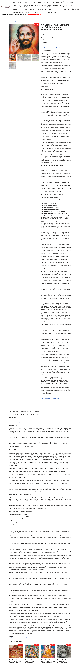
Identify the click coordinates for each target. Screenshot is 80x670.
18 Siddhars (36, 1)
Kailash (37, 8)
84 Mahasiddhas (49, 1)
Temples (25, 6)
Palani (14, 10)
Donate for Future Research (50, 12)
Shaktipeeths (15, 5)
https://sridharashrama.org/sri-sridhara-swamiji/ (50, 398)
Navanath (72, 2)
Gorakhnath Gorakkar (50, 2)
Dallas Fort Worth (59, 6)
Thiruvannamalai (69, 10)
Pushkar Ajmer (40, 10)
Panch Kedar (30, 3)
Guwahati (69, 6)
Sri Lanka (58, 10)
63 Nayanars (42, 1)
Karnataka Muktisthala (60, 8)
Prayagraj (29, 10)
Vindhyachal (21, 12)
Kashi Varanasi (25, 9)
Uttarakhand (15, 12)
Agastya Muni (65, 1)
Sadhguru (20, 1)
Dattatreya (31, 2)
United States (76, 10)
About (32, 12)
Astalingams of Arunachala (18, 2)
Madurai (58, 9)
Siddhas (21, 5)
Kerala (19, 9)
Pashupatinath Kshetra (21, 10)
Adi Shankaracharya (58, 1)
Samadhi (50, 401)
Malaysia (68, 9)
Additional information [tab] (20, 406)
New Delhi (77, 9)
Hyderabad (24, 8)
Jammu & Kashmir (31, 8)
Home (10, 21)
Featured (15, 1)
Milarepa (67, 2)
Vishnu (39, 6)
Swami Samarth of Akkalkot (57, 5)
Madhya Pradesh (52, 9)
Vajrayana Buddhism (33, 6)
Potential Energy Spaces (39, 12)
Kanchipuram (47, 8)
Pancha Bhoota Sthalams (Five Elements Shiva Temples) (45, 3)
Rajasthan (46, 10)
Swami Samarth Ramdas (68, 5)
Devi (44, 2)
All (32, 1)
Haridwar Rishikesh (17, 8)
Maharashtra (63, 9)
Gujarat (64, 6)
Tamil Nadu (63, 10)
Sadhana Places (70, 3)
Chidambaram (51, 6)
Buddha (26, 2)
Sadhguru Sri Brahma (27, 1)
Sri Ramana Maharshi (46, 5)
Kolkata (46, 9)
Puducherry (34, 10)
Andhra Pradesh (45, 6)
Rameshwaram (52, 10)
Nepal (72, 9)
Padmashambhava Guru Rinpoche (20, 3)
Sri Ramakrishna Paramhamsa (35, 5)
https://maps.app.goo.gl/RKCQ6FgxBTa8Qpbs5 (52, 47)
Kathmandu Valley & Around (71, 8)
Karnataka (53, 8)
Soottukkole (26, 5)
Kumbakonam (41, 9)
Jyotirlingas (58, 2)
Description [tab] (11, 406)
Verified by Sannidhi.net (16, 21)
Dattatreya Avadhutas (38, 2)
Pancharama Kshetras (61, 3)
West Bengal (27, 12)
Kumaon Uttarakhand (33, 9)
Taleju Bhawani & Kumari (18, 6)
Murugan (62, 2)
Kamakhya (42, 8)
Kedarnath (15, 9)
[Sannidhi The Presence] (6, 7)
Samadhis (76, 3)
